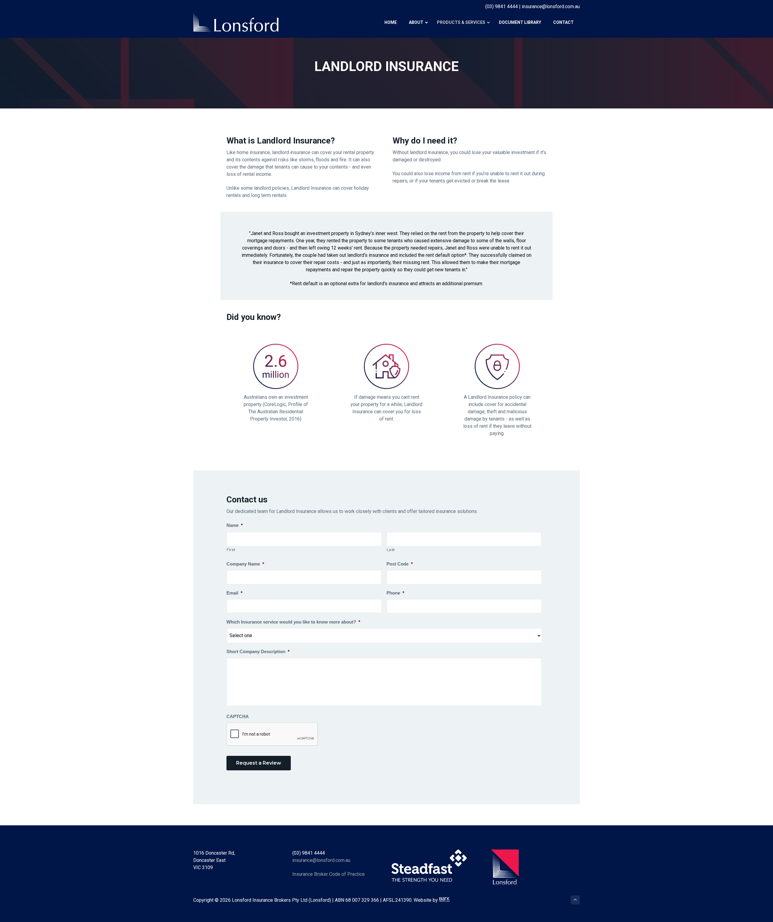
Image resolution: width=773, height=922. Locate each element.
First (231, 549)
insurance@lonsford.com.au (321, 860)
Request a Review (258, 763)
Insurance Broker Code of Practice (328, 874)
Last (391, 549)
